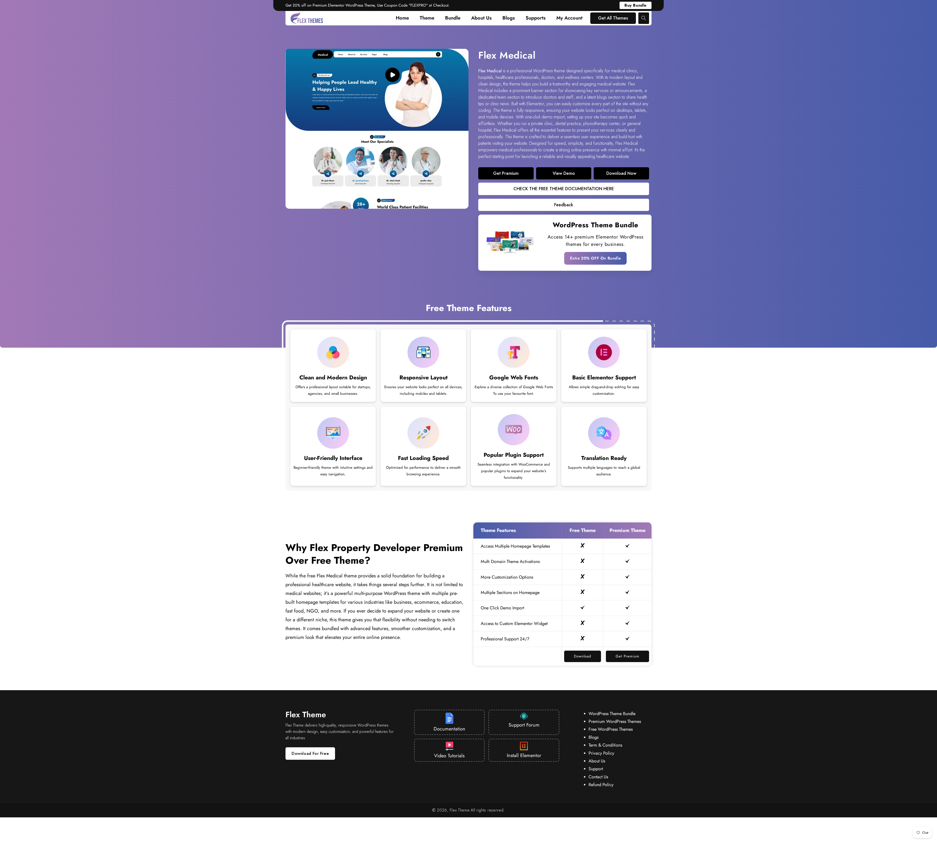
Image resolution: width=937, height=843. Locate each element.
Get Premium (627, 656)
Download (582, 656)
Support (596, 769)
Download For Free (310, 753)
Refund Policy (601, 784)
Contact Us (598, 777)
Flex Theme (459, 810)
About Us (597, 761)
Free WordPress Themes (611, 729)
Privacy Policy (601, 753)
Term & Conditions (605, 745)
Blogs (594, 737)
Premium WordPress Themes (615, 721)
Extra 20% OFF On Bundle (595, 258)
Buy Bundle (635, 5)
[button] (643, 18)
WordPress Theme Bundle (595, 225)
